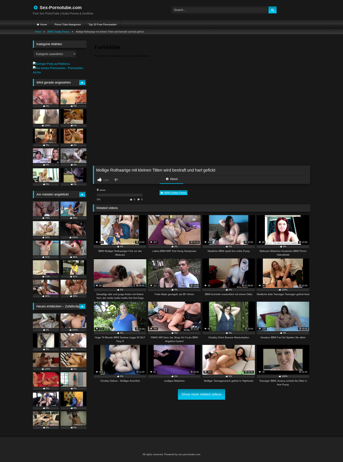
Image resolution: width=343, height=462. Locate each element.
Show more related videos (202, 394)
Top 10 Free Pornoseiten (103, 24)
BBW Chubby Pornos (58, 31)
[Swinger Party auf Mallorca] (51, 63)
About (174, 178)
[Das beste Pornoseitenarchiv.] (59, 72)
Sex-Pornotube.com (60, 7)
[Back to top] (331, 451)
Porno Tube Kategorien (68, 24)
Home (43, 24)
